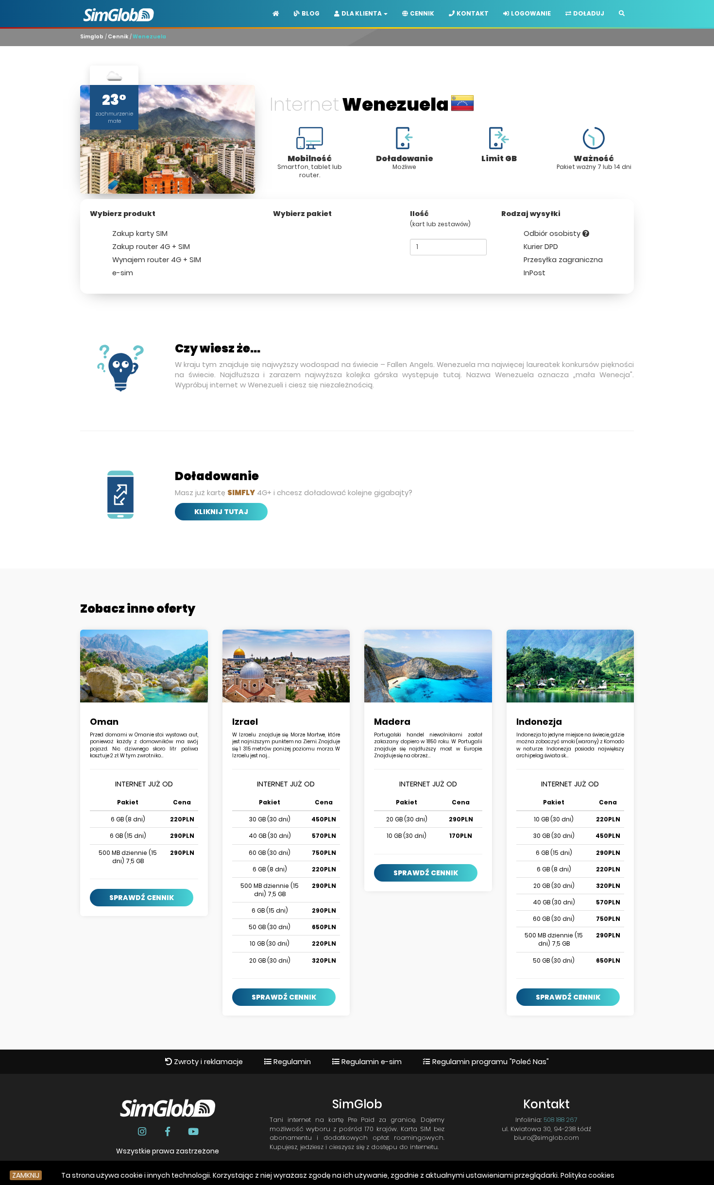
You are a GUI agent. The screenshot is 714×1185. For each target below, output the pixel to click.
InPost (533, 273)
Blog (310, 13)
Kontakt (472, 13)
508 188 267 (561, 1119)
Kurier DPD (540, 246)
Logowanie (530, 13)
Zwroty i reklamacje (207, 1062)
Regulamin (291, 1062)
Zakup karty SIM (139, 233)
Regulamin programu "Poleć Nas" (489, 1062)
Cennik (421, 13)
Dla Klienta (361, 13)
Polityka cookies (587, 1175)
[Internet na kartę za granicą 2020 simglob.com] (118, 7)
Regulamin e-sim (371, 1062)
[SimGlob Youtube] (193, 1131)
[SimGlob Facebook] (169, 1131)
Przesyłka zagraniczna (562, 260)
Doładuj (587, 13)
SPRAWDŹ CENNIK (141, 897)
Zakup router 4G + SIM (150, 246)
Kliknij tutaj (221, 512)
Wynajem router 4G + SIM (155, 260)
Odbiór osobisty (552, 233)
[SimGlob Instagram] (143, 1131)
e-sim (121, 273)
